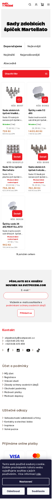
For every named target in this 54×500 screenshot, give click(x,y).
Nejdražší (9, 54)
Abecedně (10, 63)
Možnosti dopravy (13, 396)
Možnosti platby (13, 392)
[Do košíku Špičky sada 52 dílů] (45, 100)
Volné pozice (11, 429)
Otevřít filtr (11, 73)
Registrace (10, 377)
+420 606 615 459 (15, 344)
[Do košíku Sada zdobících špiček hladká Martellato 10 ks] (19, 100)
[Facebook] (8, 350)
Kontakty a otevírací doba (18, 421)
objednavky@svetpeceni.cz (20, 338)
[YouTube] (28, 350)
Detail (17, 156)
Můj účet (8, 373)
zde (38, 473)
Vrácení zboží (11, 381)
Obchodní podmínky (15, 388)
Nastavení (25, 481)
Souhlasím (38, 491)
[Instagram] (18, 350)
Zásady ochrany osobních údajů (21, 384)
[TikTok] (38, 350)
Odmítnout (13, 491)
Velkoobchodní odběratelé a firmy (22, 418)
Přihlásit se (26, 313)
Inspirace (9, 425)
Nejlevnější (34, 46)
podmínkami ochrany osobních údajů (25, 305)
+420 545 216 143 (14, 341)
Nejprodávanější (30, 54)
